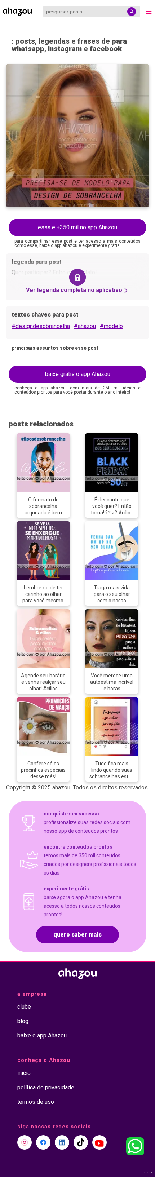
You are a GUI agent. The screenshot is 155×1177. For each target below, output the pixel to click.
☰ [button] (149, 11)
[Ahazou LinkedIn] (62, 1142)
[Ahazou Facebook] (43, 1142)
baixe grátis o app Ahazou (77, 374)
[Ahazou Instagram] (24, 1142)
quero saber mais (77, 934)
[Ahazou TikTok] (81, 1142)
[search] (131, 11)
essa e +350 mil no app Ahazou (77, 227)
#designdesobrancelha (41, 326)
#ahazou (85, 326)
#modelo (111, 326)
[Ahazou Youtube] (99, 1142)
